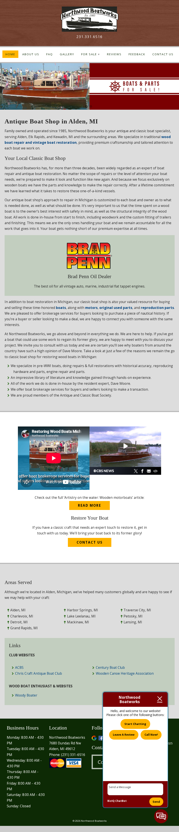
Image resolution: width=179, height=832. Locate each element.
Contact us (90, 542)
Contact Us (163, 54)
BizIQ (111, 801)
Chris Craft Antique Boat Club (38, 673)
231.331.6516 (89, 36)
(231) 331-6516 (73, 754)
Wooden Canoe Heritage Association (125, 673)
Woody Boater (26, 695)
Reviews (114, 54)
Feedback (137, 54)
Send (156, 802)
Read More (89, 505)
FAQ (49, 54)
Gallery (67, 54)
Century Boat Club (110, 667)
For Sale (89, 54)
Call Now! (151, 735)
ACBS (19, 667)
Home (10, 54)
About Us (30, 54)
